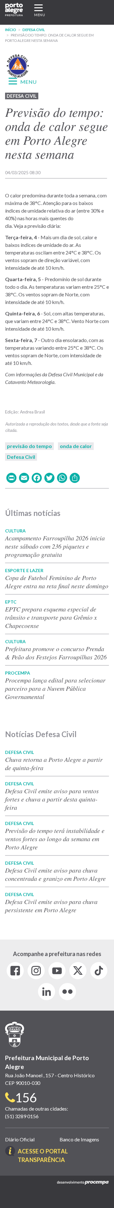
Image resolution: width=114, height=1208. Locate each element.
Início (10, 30)
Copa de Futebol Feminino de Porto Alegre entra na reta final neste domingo (56, 581)
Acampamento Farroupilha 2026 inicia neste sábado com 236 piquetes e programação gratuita (55, 546)
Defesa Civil (33, 30)
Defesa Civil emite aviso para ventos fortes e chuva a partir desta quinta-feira (52, 799)
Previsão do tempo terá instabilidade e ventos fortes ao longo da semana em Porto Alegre (54, 838)
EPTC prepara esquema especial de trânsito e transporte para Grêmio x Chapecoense (51, 617)
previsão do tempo (29, 446)
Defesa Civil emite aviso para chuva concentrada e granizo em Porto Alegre (55, 874)
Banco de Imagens (79, 1139)
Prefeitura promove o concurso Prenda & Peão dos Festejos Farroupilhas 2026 (56, 652)
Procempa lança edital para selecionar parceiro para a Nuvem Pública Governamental (55, 688)
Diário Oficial (20, 1139)
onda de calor (76, 446)
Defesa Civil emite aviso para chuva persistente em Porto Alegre (51, 905)
